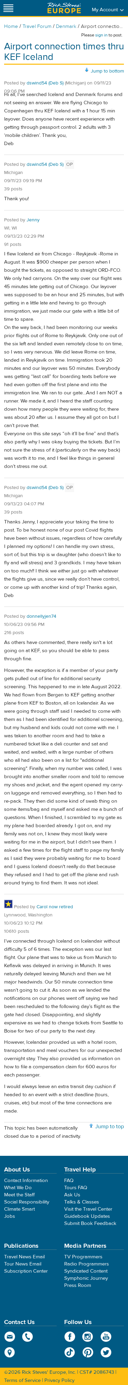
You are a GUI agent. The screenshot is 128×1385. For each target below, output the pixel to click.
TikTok (69, 1352)
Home (11, 26)
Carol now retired (55, 907)
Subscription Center (26, 1271)
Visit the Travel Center (88, 1209)
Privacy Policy (59, 1380)
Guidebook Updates (87, 1216)
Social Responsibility (26, 1202)
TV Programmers (83, 1257)
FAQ (68, 1180)
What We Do (18, 1187)
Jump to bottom (107, 71)
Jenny (33, 220)
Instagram (88, 1336)
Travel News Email (24, 1257)
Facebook (69, 1336)
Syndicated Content (86, 1271)
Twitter (106, 1352)
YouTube (106, 1336)
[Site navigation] (8, 8)
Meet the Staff (19, 1195)
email (9, 1336)
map (9, 1352)
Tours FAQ (75, 1187)
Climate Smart (19, 1209)
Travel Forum (37, 26)
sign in (101, 35)
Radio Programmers (86, 1264)
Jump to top (109, 1126)
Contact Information (26, 1180)
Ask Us (72, 1195)
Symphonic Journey (86, 1278)
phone (27, 1336)
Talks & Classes (81, 1202)
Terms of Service (22, 1380)
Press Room (77, 1285)
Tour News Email (22, 1264)
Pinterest (88, 1352)
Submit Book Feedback (90, 1223)
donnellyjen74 (41, 616)
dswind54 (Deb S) (45, 83)
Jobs (9, 1216)
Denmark (66, 26)
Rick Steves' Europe (64, 8)
